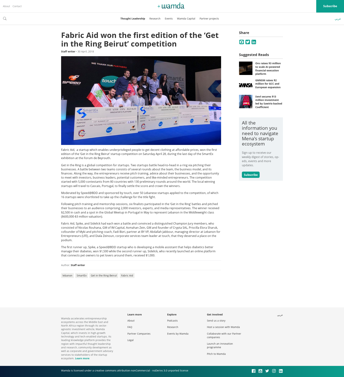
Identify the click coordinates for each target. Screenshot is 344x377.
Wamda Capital (186, 18)
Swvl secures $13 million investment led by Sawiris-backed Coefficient (268, 102)
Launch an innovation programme (220, 345)
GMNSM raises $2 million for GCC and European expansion (268, 84)
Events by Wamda (177, 333)
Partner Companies (138, 333)
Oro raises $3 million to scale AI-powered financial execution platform (268, 69)
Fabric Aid (127, 275)
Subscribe (330, 6)
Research (155, 18)
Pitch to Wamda (216, 354)
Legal (130, 340)
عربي (338, 18)
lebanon (67, 275)
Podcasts (172, 320)
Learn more (82, 358)
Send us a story (216, 320)
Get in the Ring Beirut (104, 275)
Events (169, 18)
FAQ (129, 327)
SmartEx (82, 275)
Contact (17, 6)
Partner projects (209, 18)
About (6, 6)
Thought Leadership (132, 18)
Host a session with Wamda (223, 327)
